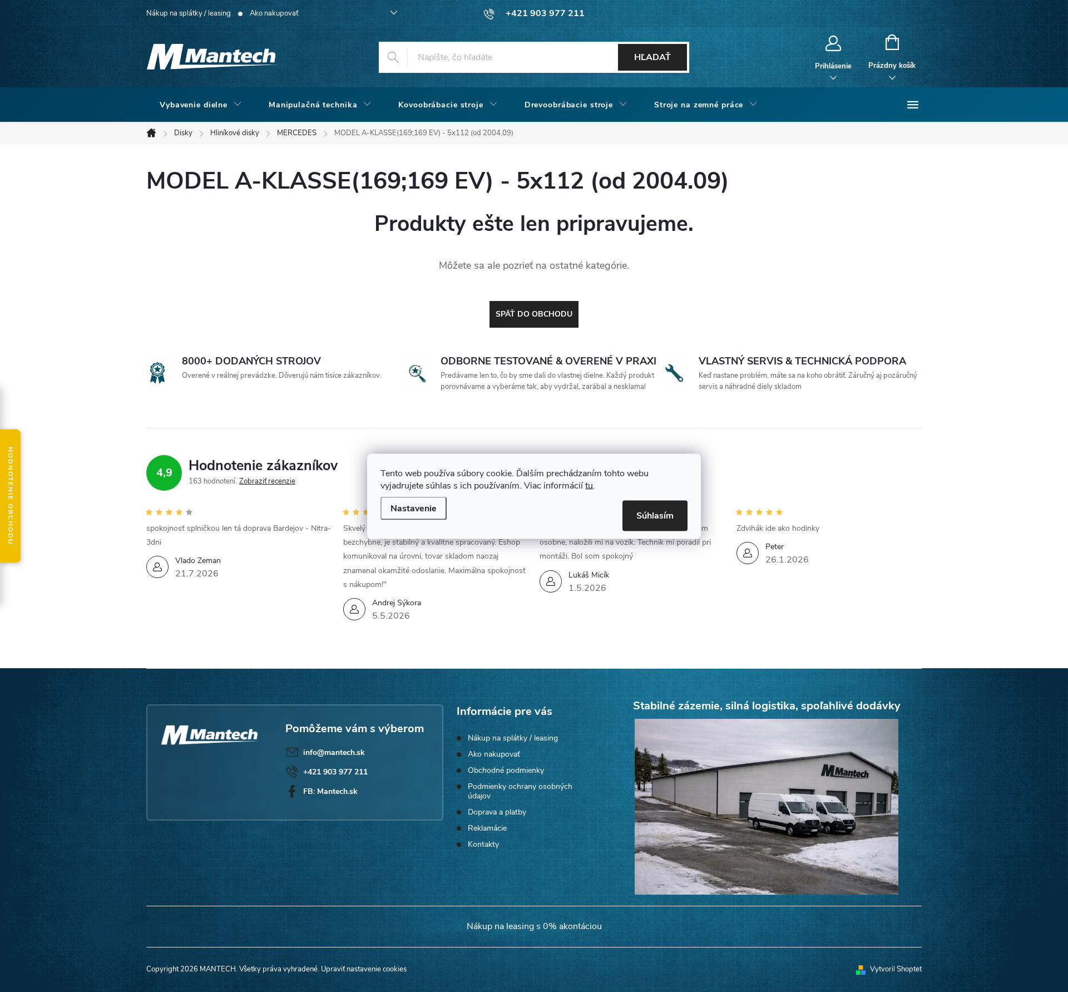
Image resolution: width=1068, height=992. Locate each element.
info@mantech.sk (334, 752)
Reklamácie (487, 828)
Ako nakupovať (274, 13)
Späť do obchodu (534, 314)
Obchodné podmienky (506, 770)
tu (589, 485)
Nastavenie (413, 508)
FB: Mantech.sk (330, 791)
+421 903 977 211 (335, 772)
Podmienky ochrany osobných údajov (520, 791)
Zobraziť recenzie (267, 481)
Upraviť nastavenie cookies (364, 969)
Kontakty (483, 844)
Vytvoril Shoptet (896, 969)
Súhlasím (655, 515)
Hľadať (652, 57)
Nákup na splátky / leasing (188, 13)
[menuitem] (200, 105)
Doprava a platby (497, 812)
